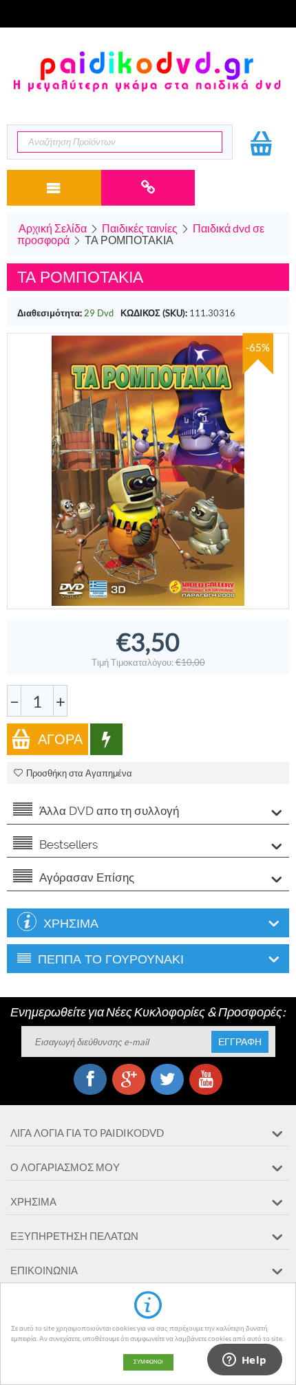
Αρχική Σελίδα (53, 228)
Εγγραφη (240, 1041)
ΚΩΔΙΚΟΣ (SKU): (153, 312)
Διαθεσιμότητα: (49, 312)
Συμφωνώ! (148, 1362)
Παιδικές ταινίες (140, 228)
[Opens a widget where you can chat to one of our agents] (244, 1361)
